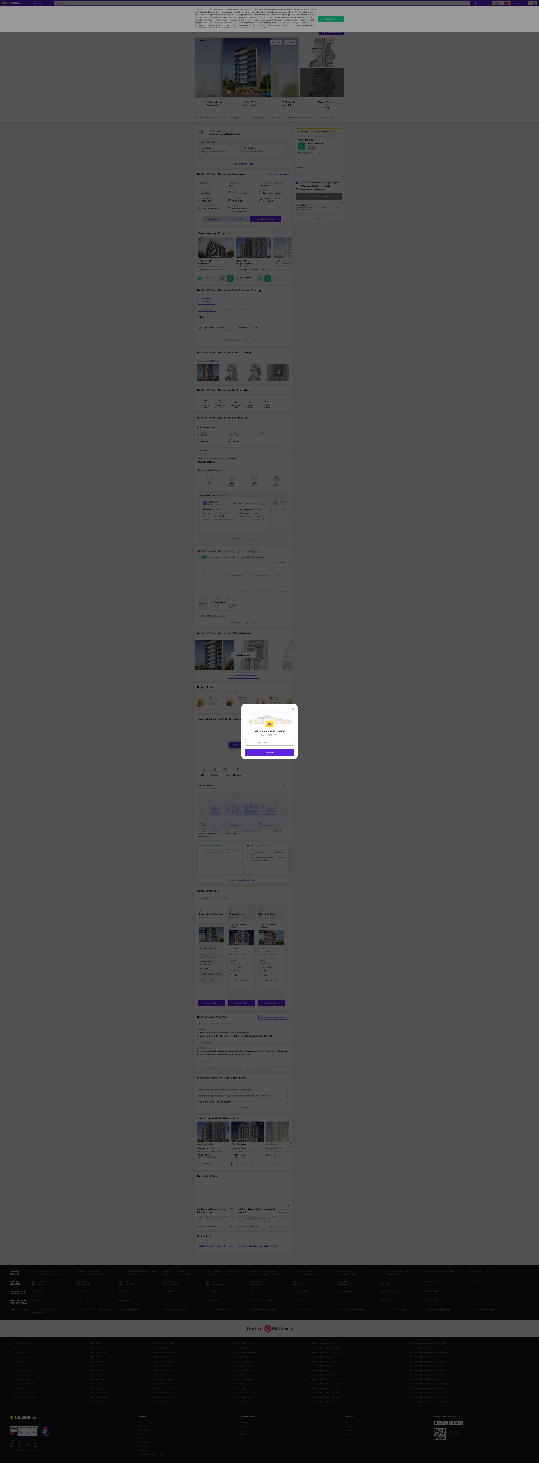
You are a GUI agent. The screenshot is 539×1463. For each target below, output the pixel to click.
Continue (269, 752)
